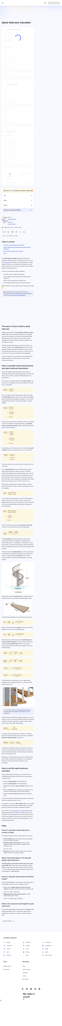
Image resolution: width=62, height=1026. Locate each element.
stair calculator (7, 262)
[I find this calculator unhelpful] (8, 232)
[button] (18, 191)
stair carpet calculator (17, 295)
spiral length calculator (22, 710)
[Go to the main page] (9, 3)
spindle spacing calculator (18, 810)
